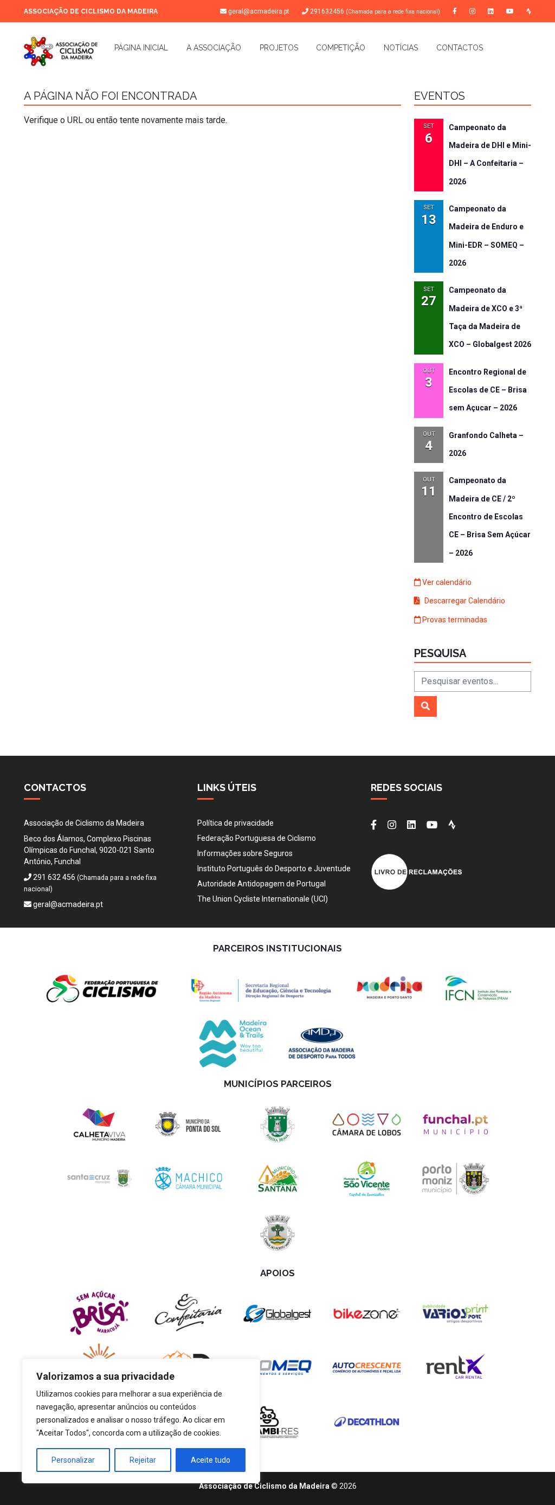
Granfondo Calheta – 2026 (486, 444)
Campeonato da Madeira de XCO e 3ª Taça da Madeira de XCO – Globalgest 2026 (490, 317)
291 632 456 (54, 877)
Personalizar (73, 1460)
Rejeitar (143, 1460)
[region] (141, 1421)
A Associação (213, 47)
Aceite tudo (210, 1460)
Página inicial (141, 47)
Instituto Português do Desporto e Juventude (274, 868)
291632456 (374, 11)
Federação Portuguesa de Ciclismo (256, 838)
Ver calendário (446, 582)
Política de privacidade (235, 823)
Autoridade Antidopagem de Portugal (261, 883)
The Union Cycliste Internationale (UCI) (262, 899)
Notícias (401, 47)
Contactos (459, 47)
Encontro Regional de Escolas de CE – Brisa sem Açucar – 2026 (488, 390)
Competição (340, 47)
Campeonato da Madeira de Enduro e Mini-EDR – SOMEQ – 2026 (486, 235)
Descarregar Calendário (464, 600)
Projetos (279, 47)
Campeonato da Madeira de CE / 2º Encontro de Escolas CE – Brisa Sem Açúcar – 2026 (490, 516)
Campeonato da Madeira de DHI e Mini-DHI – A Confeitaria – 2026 (490, 154)
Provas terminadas (454, 619)
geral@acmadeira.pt (258, 11)
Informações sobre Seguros (245, 853)
